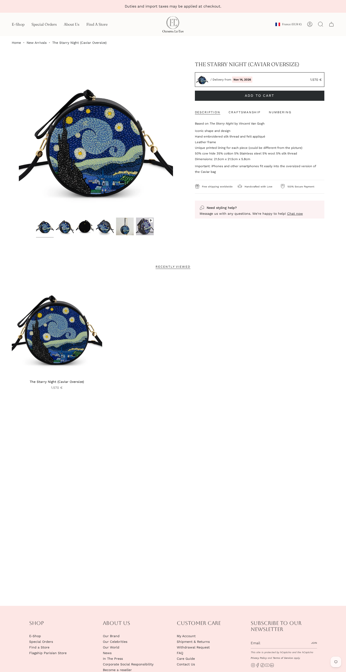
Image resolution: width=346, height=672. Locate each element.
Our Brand (111, 636)
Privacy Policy (259, 658)
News (107, 653)
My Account (186, 636)
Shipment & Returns (193, 642)
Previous (19, 138)
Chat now (295, 213)
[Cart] (331, 24)
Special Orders (41, 642)
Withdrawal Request (193, 647)
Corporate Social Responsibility (128, 664)
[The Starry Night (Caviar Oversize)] (57, 326)
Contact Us (186, 664)
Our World (111, 647)
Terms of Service (283, 658)
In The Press (113, 658)
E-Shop (35, 636)
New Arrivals (37, 43)
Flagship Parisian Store (48, 653)
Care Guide (186, 658)
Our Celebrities (115, 642)
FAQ (180, 653)
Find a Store (39, 647)
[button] (18, 24)
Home (16, 43)
